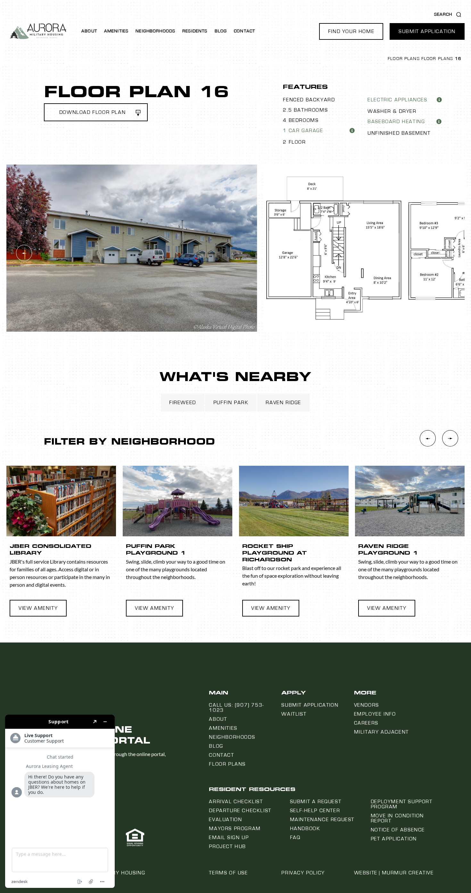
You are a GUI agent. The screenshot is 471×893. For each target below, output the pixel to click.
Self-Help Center (315, 810)
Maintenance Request (322, 819)
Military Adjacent (381, 732)
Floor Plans (404, 58)
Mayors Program (234, 828)
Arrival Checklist (236, 801)
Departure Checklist (240, 810)
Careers (366, 723)
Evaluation (225, 819)
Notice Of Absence (398, 829)
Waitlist (293, 714)
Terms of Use (228, 872)
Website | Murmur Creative (394, 872)
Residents (194, 31)
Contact (244, 31)
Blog (221, 31)
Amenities (116, 31)
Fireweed (182, 402)
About (89, 31)
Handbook (305, 828)
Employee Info (375, 714)
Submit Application (309, 705)
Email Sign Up (229, 837)
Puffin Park (231, 402)
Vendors (366, 705)
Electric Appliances (397, 99)
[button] (351, 31)
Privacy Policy (303, 872)
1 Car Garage (303, 130)
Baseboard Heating (396, 121)
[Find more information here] (60, 801)
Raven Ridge (283, 402)
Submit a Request (316, 801)
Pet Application (394, 838)
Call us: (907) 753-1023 (236, 707)
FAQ (295, 837)
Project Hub (227, 846)
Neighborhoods (155, 31)
